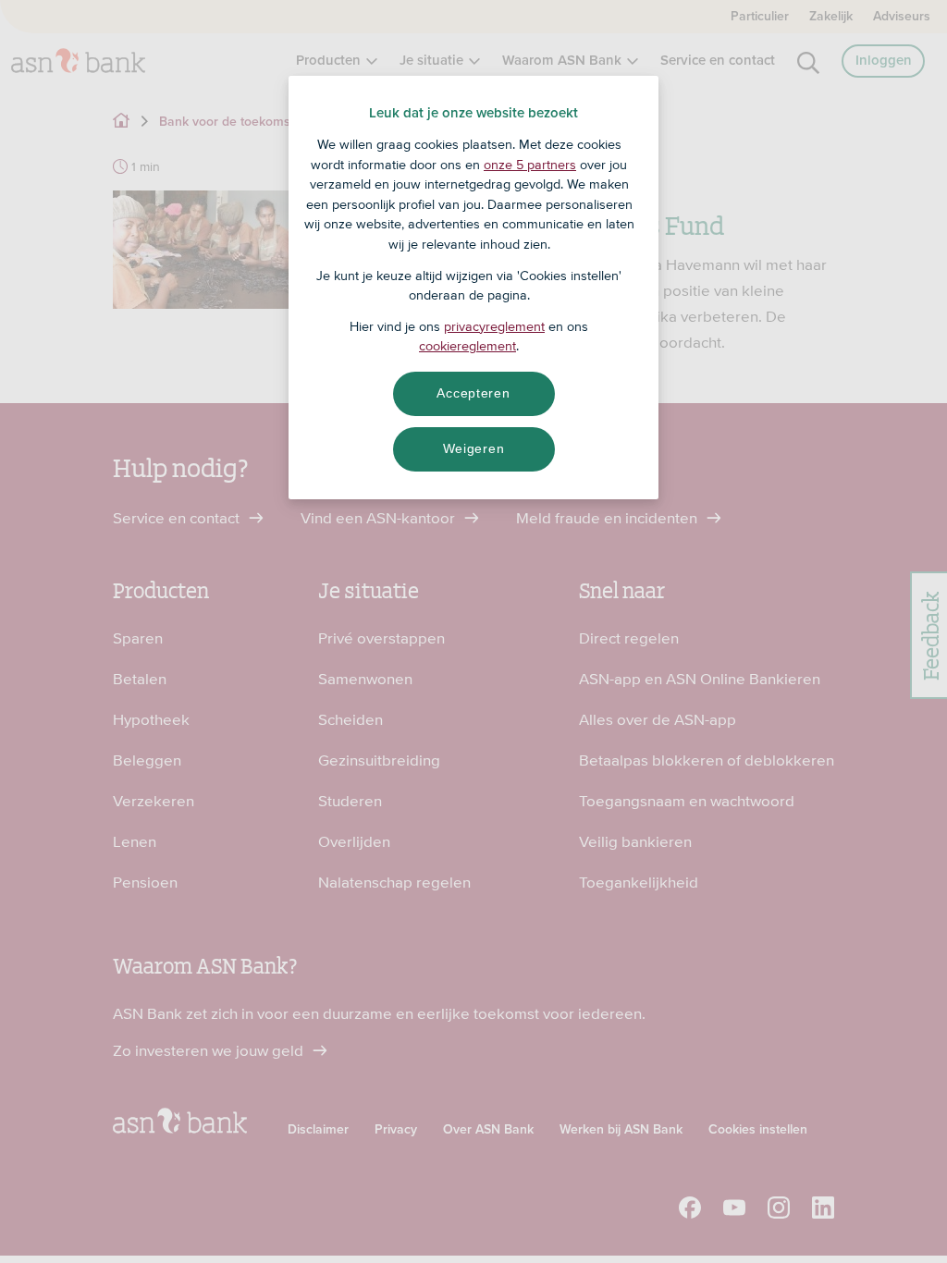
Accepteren (473, 393)
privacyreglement (494, 326)
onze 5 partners (530, 164)
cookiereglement (467, 345)
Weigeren (474, 448)
